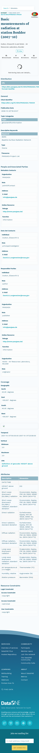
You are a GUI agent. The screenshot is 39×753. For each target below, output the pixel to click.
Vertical (4, 441)
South (3, 405)
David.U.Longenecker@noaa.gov (16, 258)
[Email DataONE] (17, 723)
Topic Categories (7, 116)
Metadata (14, 8)
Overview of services (9, 648)
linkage (5, 208)
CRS (2, 461)
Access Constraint (8, 593)
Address (5, 191)
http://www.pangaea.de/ (13, 212)
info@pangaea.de (10, 197)
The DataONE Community (26, 659)
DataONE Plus (7, 651)
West (3, 414)
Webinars (5, 680)
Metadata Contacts (8, 170)
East (3, 397)
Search (5, 8)
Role (3, 183)
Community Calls (28, 663)
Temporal (4, 433)
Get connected (19, 748)
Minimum (4, 444)
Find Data (8, 689)
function (5, 217)
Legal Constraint (7, 589)
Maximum (5, 452)
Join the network (28, 654)
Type (3, 145)
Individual (5, 235)
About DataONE (27, 673)
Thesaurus (5, 153)
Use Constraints (7, 609)
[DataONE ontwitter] (4, 723)
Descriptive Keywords (9, 130)
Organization (7, 174)
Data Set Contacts (8, 231)
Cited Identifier (6, 100)
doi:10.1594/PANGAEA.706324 (11, 14)
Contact (24, 680)
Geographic (5, 385)
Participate (25, 648)
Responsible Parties (8, 269)
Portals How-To (7, 683)
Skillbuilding (6, 673)
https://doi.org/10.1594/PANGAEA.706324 (18, 103)
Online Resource (8, 205)
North (3, 389)
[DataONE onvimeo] (10, 723)
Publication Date (7, 108)
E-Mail (4, 194)
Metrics (24, 677)
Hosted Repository (9, 654)
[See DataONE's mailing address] (29, 723)
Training (4, 677)
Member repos (27, 651)
